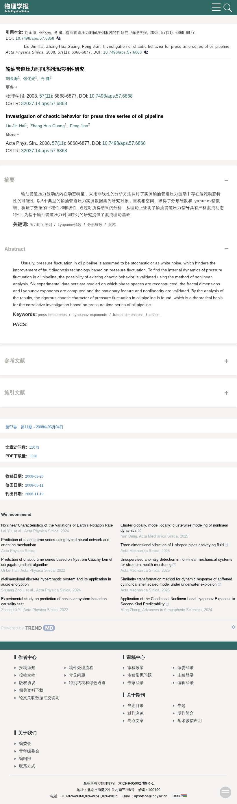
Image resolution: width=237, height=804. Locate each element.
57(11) (45, 96)
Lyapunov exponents (90, 315)
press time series (53, 315)
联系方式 (27, 766)
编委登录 (185, 667)
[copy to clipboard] (145, 51)
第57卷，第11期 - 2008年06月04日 (34, 427)
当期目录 (135, 705)
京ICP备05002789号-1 (136, 783)
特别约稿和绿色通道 (87, 682)
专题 (181, 705)
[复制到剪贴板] (58, 37)
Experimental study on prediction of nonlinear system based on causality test (54, 601)
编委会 (25, 743)
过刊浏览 (135, 713)
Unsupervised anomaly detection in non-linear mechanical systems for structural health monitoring (176, 562)
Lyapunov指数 (70, 224)
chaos (155, 315)
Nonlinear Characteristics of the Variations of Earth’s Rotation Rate (57, 525)
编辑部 (25, 758)
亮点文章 (135, 720)
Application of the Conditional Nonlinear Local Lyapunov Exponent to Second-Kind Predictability (178, 601)
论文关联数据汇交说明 (39, 697)
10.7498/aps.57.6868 (35, 38)
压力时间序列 (41, 224)
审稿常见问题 (139, 675)
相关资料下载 (31, 690)
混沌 (112, 224)
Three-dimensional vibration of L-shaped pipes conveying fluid (172, 545)
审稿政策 (135, 667)
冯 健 (45, 78)
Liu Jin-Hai (15, 125)
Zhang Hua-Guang (47, 125)
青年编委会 (29, 751)
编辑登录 (185, 682)
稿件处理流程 (81, 667)
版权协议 (27, 682)
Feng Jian (79, 125)
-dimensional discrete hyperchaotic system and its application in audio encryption (56, 581)
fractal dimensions (129, 315)
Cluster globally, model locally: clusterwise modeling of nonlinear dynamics (174, 528)
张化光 (29, 78)
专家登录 (135, 682)
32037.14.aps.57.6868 (44, 103)
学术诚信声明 (189, 720)
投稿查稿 (27, 675)
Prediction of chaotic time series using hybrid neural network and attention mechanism (55, 542)
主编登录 (185, 675)
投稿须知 (27, 667)
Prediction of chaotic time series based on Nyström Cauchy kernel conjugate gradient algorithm (56, 562)
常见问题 (77, 675)
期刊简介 (185, 713)
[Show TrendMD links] (233, 627)
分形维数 (95, 224)
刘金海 (12, 78)
